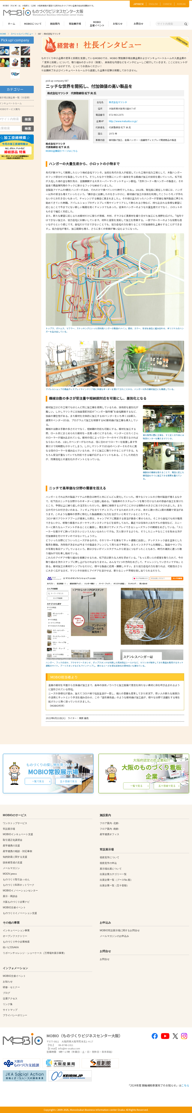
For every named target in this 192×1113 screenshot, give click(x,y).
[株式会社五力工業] (15, 62)
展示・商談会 (10, 896)
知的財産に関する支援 (15, 856)
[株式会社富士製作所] (25, 62)
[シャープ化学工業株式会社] (25, 50)
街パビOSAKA (11, 947)
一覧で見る (38, 781)
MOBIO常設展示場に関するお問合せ (120, 930)
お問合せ (138, 23)
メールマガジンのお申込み (114, 936)
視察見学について (109, 857)
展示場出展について (111, 868)
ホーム (11, 23)
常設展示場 (75, 23)
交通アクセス (10, 998)
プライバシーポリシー (15, 1015)
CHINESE (167, 3)
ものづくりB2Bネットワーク (18, 884)
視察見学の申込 (108, 863)
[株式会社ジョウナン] (4, 62)
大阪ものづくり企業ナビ (16, 901)
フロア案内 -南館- (109, 828)
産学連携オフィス (109, 834)
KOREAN (181, 3)
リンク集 (8, 1004)
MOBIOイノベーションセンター (20, 890)
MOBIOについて (33, 23)
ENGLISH (153, 3)
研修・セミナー (11, 987)
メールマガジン (11, 868)
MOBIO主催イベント (97, 23)
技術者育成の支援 (12, 862)
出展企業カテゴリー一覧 (113, 874)
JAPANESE (138, 3)
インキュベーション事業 (16, 930)
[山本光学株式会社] (15, 73)
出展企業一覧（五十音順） (114, 885)
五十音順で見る (68, 781)
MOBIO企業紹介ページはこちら (62, 151)
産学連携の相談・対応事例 (17, 851)
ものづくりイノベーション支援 (20, 913)
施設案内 (55, 23)
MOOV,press (10, 873)
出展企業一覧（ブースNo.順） (116, 879)
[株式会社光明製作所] (15, 50)
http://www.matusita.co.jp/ (123, 121)
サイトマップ (10, 1009)
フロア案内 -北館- (109, 823)
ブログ (6, 992)
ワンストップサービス (15, 823)
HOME (3, 33)
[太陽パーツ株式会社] (4, 50)
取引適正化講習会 (12, 840)
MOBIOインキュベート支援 (18, 834)
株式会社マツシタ (118, 102)
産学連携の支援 (11, 845)
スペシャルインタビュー (22, 33)
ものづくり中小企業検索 (16, 941)
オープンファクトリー (15, 936)
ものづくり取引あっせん (16, 879)
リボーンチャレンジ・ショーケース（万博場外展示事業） (34, 953)
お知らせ (118, 23)
